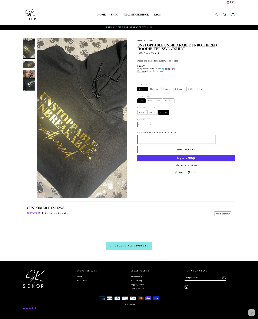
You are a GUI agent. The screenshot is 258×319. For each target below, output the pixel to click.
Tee (141, 101)
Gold (142, 112)
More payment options (186, 165)
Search (79, 277)
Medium (154, 89)
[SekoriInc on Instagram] (186, 287)
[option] (129, 27)
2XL (190, 89)
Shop (114, 14)
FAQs (157, 14)
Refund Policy (136, 281)
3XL (200, 89)
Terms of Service (137, 288)
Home (101, 14)
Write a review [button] (223, 214)
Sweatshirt (154, 101)
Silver (163, 112)
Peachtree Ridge (136, 14)
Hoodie (169, 101)
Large (166, 89)
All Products (148, 40)
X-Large (179, 89)
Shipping (141, 71)
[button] (186, 68)
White (152, 112)
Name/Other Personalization (157, 132)
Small (142, 89)
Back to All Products (131, 246)
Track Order (81, 281)
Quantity (143, 119)
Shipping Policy (137, 285)
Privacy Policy (136, 277)
